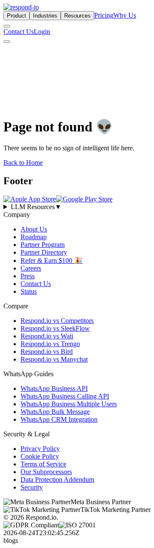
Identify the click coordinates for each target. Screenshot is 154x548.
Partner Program (43, 244)
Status (29, 291)
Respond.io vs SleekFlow (55, 328)
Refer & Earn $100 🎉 (52, 260)
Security (32, 487)
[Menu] (6, 41)
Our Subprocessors (46, 471)
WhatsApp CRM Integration (59, 419)
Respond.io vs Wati (47, 336)
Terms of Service (43, 464)
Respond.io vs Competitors (57, 320)
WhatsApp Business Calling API (65, 396)
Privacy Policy (40, 448)
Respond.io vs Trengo (50, 343)
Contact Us (18, 31)
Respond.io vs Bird (47, 351)
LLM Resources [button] (36, 206)
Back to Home (23, 162)
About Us (34, 229)
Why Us (124, 15)
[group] (77, 207)
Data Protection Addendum (57, 479)
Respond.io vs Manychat (54, 359)
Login (42, 31)
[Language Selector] (6, 26)
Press (28, 276)
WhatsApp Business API (54, 388)
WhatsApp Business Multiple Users (69, 404)
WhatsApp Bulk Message (55, 411)
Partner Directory (44, 252)
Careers (31, 268)
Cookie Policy (40, 456)
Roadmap (34, 237)
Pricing (103, 15)
